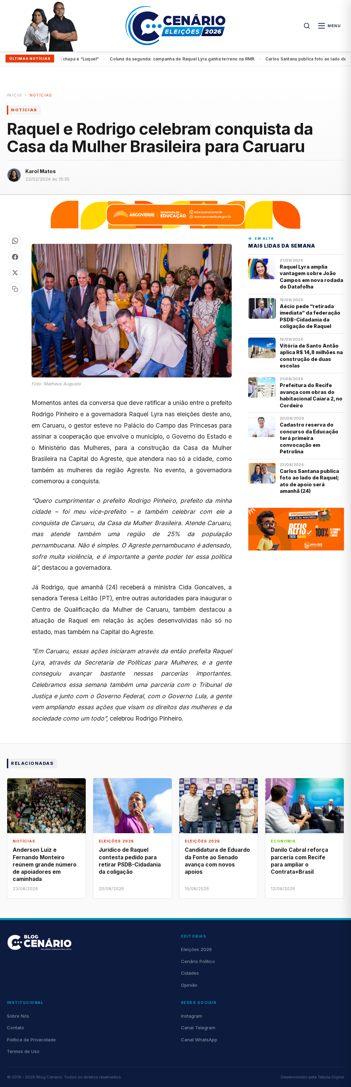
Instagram (191, 1016)
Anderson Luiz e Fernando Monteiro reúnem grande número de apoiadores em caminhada (44, 864)
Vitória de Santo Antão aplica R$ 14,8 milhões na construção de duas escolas (311, 356)
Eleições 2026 (196, 949)
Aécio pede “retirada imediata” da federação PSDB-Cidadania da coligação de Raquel (310, 316)
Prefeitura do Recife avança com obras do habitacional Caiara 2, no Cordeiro (311, 395)
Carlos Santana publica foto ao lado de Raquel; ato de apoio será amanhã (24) (185, 58)
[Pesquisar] (307, 26)
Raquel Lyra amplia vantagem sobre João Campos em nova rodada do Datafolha (311, 277)
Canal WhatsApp (199, 1039)
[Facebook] (15, 256)
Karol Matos (40, 171)
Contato (15, 1027)
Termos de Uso (23, 1051)
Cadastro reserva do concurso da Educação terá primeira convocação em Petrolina (309, 438)
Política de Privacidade (31, 1039)
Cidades (190, 973)
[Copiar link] (15, 288)
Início (14, 95)
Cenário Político (198, 961)
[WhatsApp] (15, 240)
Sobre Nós (18, 1016)
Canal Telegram (198, 1027)
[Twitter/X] (15, 272)
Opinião (189, 985)
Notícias (40, 95)
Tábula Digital (331, 1077)
